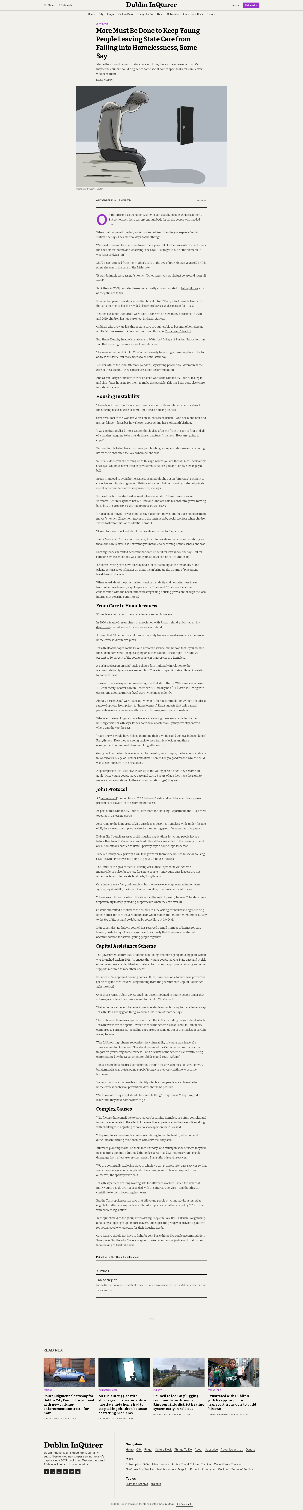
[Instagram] (65, 1471)
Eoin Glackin (50, 1418)
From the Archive (137, 1483)
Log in (235, 5)
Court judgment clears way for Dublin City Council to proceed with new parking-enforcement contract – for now (69, 1404)
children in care (108, 1390)
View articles (104, 1290)
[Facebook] (46, 1471)
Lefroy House (189, 288)
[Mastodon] (77, 1471)
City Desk (102, 24)
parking (48, 1390)
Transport (214, 1390)
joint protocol (108, 798)
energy (157, 1390)
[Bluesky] (59, 1471)
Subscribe (251, 5)
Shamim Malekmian (218, 1414)
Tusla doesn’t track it (178, 331)
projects (156, 1483)
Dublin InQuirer (128, 1504)
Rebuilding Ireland (157, 955)
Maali (171, 1504)
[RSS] (52, 1471)
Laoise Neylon (104, 80)
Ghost (160, 1504)
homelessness (131, 1257)
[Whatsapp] (71, 1471)
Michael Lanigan (162, 1414)
